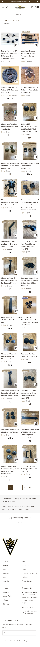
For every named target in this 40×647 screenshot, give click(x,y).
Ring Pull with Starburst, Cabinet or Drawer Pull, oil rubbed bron (29, 90)
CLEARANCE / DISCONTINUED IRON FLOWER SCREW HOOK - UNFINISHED (29, 321)
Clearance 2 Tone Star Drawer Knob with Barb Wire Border (9, 126)
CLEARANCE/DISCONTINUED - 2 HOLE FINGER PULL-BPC (10, 319)
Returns (5, 600)
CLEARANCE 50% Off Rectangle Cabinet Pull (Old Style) (29, 468)
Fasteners (5, 565)
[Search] (7, 7)
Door (4, 569)
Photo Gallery (27, 581)
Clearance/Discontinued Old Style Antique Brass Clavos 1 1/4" (10, 165)
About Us (25, 565)
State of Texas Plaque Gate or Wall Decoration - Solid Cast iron (10, 90)
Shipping (5, 604)
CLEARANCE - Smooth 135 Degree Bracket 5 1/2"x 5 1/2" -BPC (9, 244)
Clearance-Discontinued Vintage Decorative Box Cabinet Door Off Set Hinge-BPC (29, 282)
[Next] (29, 487)
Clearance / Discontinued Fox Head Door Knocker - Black (9, 202)
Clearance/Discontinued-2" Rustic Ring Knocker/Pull (30, 165)
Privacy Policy (7, 596)
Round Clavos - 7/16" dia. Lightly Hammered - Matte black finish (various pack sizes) (10, 54)
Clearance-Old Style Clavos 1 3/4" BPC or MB (29, 355)
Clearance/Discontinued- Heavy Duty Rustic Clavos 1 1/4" (10, 356)
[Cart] (36, 7)
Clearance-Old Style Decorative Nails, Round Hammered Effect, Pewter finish (10, 470)
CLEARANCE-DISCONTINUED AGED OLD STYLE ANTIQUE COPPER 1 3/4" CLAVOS (29, 128)
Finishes (25, 577)
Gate (4, 577)
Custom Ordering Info (29, 573)
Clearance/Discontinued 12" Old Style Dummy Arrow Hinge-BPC (30, 432)
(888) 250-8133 (30, 607)
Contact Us (6, 592)
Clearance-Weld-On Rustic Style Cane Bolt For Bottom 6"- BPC (9, 280)
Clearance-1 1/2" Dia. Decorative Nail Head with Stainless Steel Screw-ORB (28, 394)
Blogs (24, 569)
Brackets (5, 581)
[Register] (33, 633)
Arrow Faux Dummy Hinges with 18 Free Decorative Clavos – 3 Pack (28, 54)
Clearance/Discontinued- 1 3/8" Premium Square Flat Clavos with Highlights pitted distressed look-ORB (30, 205)
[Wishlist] (32, 7)
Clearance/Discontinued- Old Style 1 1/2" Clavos (10, 431)
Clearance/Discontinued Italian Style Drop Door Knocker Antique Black (10, 393)
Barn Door (6, 573)
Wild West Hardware (16, 641)
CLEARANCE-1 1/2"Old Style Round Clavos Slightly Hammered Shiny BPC (29, 245)
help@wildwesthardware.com (31, 612)
